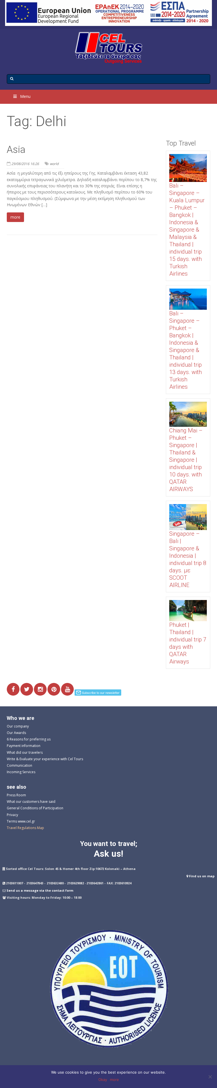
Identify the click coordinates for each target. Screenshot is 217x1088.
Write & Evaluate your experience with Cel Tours (45, 759)
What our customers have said (31, 801)
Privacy (12, 814)
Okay (102, 1079)
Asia (16, 149)
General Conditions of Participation (35, 808)
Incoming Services (21, 772)
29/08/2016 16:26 (25, 163)
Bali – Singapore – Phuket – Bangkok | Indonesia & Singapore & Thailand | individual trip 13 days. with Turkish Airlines (185, 350)
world (54, 163)
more (15, 217)
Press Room (16, 795)
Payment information (23, 745)
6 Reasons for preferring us (29, 739)
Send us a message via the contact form (39, 890)
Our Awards (16, 732)
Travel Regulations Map (25, 827)
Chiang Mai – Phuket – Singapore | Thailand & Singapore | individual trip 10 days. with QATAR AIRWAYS (186, 460)
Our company (18, 726)
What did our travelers (25, 752)
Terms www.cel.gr (21, 821)
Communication (19, 765)
